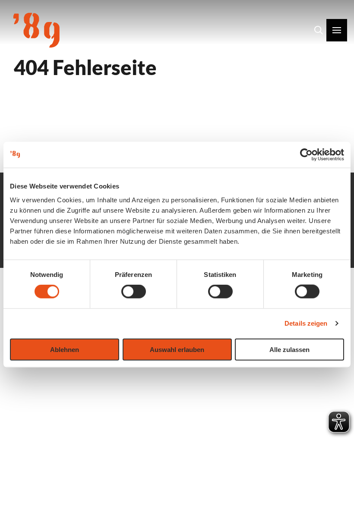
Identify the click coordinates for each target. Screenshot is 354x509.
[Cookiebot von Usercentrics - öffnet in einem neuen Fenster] (306, 154)
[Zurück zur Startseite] (36, 30)
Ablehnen (64, 349)
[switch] (133, 291)
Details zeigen (305, 323)
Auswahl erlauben (177, 349)
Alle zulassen (289, 349)
